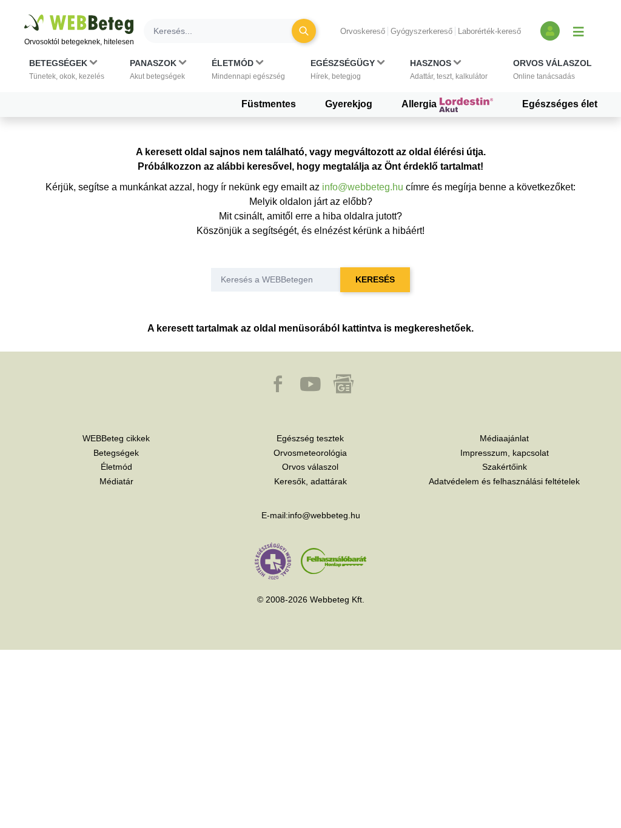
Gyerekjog (348, 104)
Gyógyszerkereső (421, 31)
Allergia (420, 104)
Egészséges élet (559, 104)
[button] (66, 69)
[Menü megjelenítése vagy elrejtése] (578, 31)
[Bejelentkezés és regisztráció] (550, 31)
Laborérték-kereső (489, 31)
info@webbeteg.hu (362, 187)
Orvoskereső (362, 31)
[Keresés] (304, 31)
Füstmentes (268, 104)
